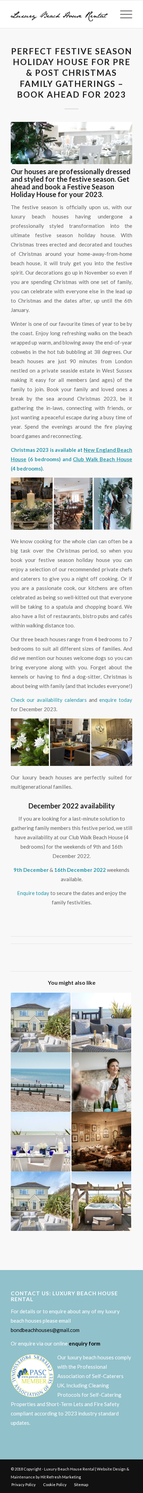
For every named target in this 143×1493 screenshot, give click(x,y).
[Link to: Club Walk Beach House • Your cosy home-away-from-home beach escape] (40, 1201)
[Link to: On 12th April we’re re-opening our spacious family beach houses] (40, 1022)
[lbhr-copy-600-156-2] (59, 14)
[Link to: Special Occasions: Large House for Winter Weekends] (101, 1141)
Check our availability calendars (49, 700)
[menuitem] (122, 14)
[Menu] (122, 14)
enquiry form (84, 1343)
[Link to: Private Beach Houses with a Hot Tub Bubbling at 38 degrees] (101, 1201)
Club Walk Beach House (102, 459)
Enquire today (33, 893)
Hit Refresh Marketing (61, 1477)
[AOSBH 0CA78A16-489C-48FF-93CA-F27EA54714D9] (71, 143)
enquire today (115, 700)
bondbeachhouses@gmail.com (45, 1330)
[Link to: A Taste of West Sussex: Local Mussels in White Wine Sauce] (40, 1141)
